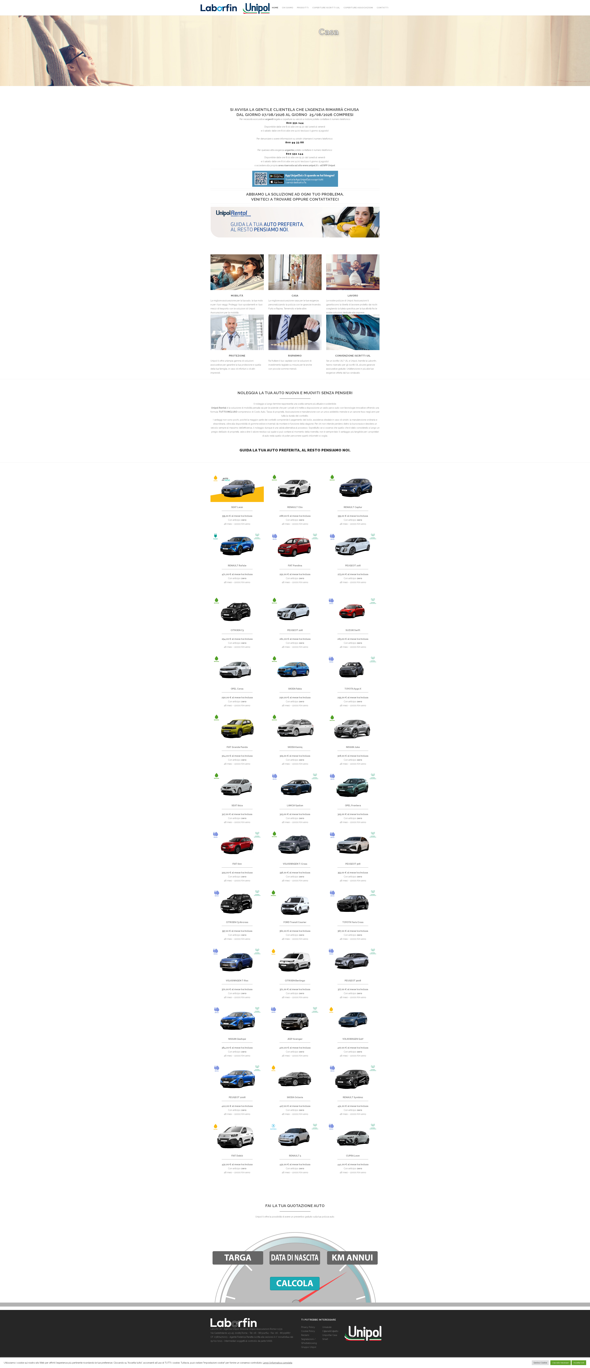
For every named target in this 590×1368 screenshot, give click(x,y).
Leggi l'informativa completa (277, 1362)
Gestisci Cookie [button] (540, 1363)
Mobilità (237, 295)
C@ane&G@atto (330, 1331)
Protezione (237, 355)
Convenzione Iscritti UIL (353, 355)
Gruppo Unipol (308, 1347)
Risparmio (295, 355)
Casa (295, 295)
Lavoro (353, 295)
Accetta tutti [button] (578, 1363)
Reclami (305, 1335)
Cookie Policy (308, 1331)
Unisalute (326, 1327)
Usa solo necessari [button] (560, 1363)
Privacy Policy (308, 1327)
